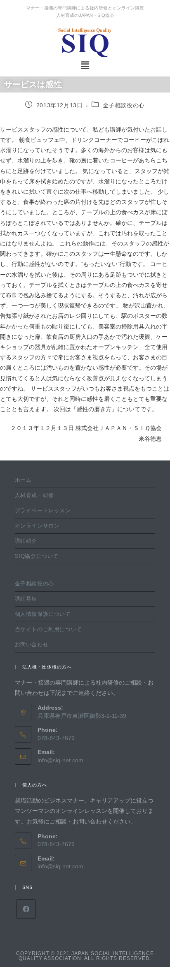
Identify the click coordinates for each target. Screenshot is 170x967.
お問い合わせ (32, 644)
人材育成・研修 (34, 495)
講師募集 (26, 599)
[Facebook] (26, 909)
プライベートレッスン (43, 510)
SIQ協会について (37, 556)
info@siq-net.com (60, 760)
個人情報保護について (43, 614)
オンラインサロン (37, 526)
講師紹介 (26, 541)
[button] (85, 65)
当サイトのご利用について (48, 629)
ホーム (23, 480)
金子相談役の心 (124, 105)
